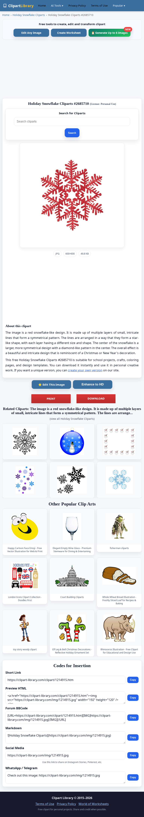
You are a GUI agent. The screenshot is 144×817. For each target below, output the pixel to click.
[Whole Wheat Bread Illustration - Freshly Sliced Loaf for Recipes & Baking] (119, 575)
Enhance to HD (93, 384)
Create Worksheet (69, 33)
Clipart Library (62, 798)
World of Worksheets (94, 804)
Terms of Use (99, 5)
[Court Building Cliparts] (72, 575)
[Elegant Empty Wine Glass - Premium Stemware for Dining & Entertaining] (72, 526)
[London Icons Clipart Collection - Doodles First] (25, 575)
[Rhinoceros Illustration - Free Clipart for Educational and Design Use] (119, 628)
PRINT (51, 398)
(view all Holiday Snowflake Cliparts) (72, 419)
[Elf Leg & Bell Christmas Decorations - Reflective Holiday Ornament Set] (72, 628)
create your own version (85, 370)
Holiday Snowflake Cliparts (29, 15)
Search (72, 132)
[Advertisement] (72, 69)
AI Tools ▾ (57, 5)
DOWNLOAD (96, 398)
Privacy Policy (77, 5)
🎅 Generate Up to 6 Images (110, 32)
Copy (133, 679)
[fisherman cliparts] (119, 526)
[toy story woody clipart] (25, 628)
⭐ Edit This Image (51, 384)
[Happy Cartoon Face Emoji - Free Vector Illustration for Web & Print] (25, 526)
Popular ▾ (119, 5)
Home (42, 5)
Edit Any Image (31, 33)
